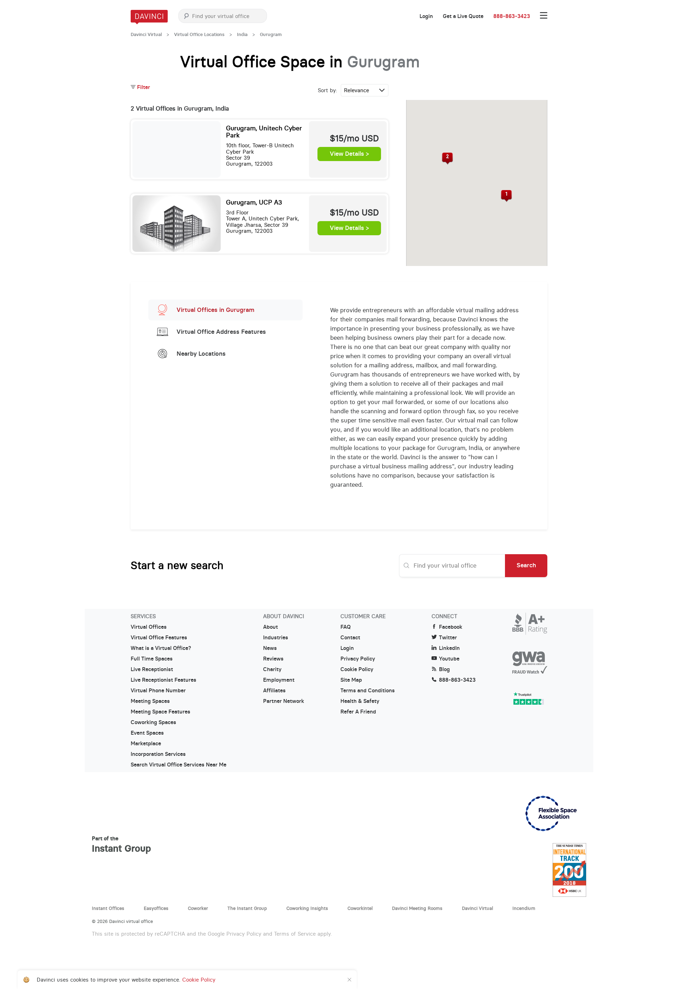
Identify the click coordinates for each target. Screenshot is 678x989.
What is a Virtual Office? (161, 648)
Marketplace (146, 743)
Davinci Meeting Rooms (417, 908)
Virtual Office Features (159, 637)
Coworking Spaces (153, 722)
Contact (350, 637)
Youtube (449, 659)
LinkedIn (449, 648)
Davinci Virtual (146, 34)
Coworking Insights (307, 908)
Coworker (198, 908)
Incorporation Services (158, 754)
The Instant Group (247, 908)
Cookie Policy (356, 669)
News (270, 648)
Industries (275, 637)
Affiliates (274, 690)
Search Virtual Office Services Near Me (178, 765)
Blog (444, 669)
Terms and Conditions (367, 690)
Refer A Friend (358, 712)
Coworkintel (360, 908)
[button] (506, 196)
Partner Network (283, 701)
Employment (279, 680)
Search (526, 565)
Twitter (448, 637)
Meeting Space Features (160, 712)
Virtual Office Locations (199, 34)
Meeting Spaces (150, 701)
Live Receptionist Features (163, 680)
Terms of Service (295, 933)
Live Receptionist (152, 669)
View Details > (349, 154)
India (242, 34)
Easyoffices (156, 908)
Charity (272, 669)
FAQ (345, 627)
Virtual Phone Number (158, 690)
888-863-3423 (511, 16)
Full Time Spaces (152, 659)
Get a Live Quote (463, 16)
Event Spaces (147, 733)
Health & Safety (359, 701)
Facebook (450, 627)
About (270, 627)
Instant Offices (108, 908)
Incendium (523, 908)
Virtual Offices (149, 627)
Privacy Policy (357, 659)
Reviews (273, 659)
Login (426, 16)
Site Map (351, 680)
